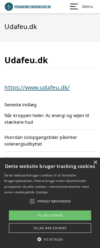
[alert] (50, 203)
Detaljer (42, 192)
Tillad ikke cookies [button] (50, 228)
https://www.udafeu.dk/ (37, 87)
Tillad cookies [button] (50, 215)
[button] (50, 239)
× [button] (95, 162)
